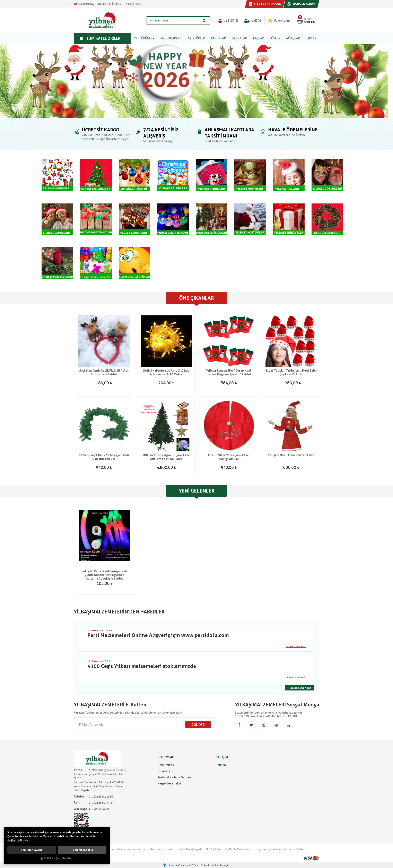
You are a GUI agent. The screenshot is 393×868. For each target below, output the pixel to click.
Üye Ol (256, 20)
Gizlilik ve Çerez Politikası (58, 858)
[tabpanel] (196, 81)
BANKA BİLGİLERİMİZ (110, 4)
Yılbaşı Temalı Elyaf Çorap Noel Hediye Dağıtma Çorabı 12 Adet (228, 372)
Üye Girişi (230, 20)
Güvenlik (164, 771)
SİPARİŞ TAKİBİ (134, 4)
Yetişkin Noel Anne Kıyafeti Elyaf (291, 455)
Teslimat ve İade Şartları (174, 777)
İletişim (221, 765)
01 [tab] (196, 118)
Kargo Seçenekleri (170, 783)
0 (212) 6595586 (267, 4)
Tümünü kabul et (82, 849)
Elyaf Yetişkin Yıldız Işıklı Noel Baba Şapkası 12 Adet (291, 372)
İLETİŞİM (222, 757)
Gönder (198, 725)
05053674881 (303, 4)
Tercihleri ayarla (32, 849)
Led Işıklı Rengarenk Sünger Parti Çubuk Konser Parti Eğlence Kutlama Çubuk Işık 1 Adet (104, 574)
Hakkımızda (166, 765)
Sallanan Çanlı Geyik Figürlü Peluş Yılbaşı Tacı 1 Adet (104, 372)
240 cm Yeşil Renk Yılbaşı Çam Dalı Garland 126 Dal (104, 457)
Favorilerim (281, 20)
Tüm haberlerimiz (299, 687)
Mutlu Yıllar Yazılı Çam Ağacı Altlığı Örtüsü (229, 457)
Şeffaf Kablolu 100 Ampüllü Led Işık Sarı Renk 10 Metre (166, 372)
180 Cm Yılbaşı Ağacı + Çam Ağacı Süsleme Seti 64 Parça (166, 457)
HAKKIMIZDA (86, 4)
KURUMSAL (166, 757)
